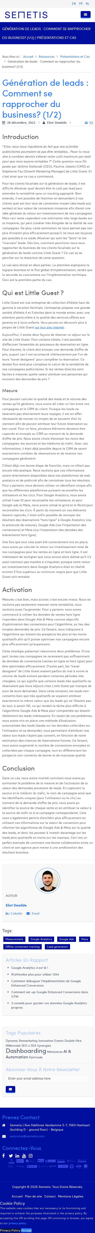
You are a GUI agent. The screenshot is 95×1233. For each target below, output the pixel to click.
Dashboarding (26, 1050)
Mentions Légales (70, 1196)
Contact (50, 1196)
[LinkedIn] (17, 1156)
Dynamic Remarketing (22, 1040)
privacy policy (17, 1223)
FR (81, 3)
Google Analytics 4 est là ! (29, 968)
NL (87, 3)
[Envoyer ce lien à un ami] (91, 123)
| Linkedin (15, 913)
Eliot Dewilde (16, 905)
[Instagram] (31, 1156)
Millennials (13, 1045)
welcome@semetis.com (27, 1136)
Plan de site (33, 1196)
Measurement (14, 939)
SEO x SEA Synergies (36, 1045)
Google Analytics (41, 939)
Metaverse (55, 1052)
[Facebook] (4, 1156)
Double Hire (73, 1040)
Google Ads (66, 939)
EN (74, 3)
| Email (35, 913)
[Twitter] (11, 1156)
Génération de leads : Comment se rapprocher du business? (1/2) (45, 98)
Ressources (47, 56)
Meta (84, 939)
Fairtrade (36, 1057)
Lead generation (57, 946)
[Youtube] (24, 1156)
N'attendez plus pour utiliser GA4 (35, 974)
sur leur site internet (49, 327)
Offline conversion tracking (23, 946)
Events (59, 1040)
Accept (26, 1230)
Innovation (45, 1040)
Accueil (28, 56)
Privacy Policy (10, 1230)
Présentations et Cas (75, 56)
